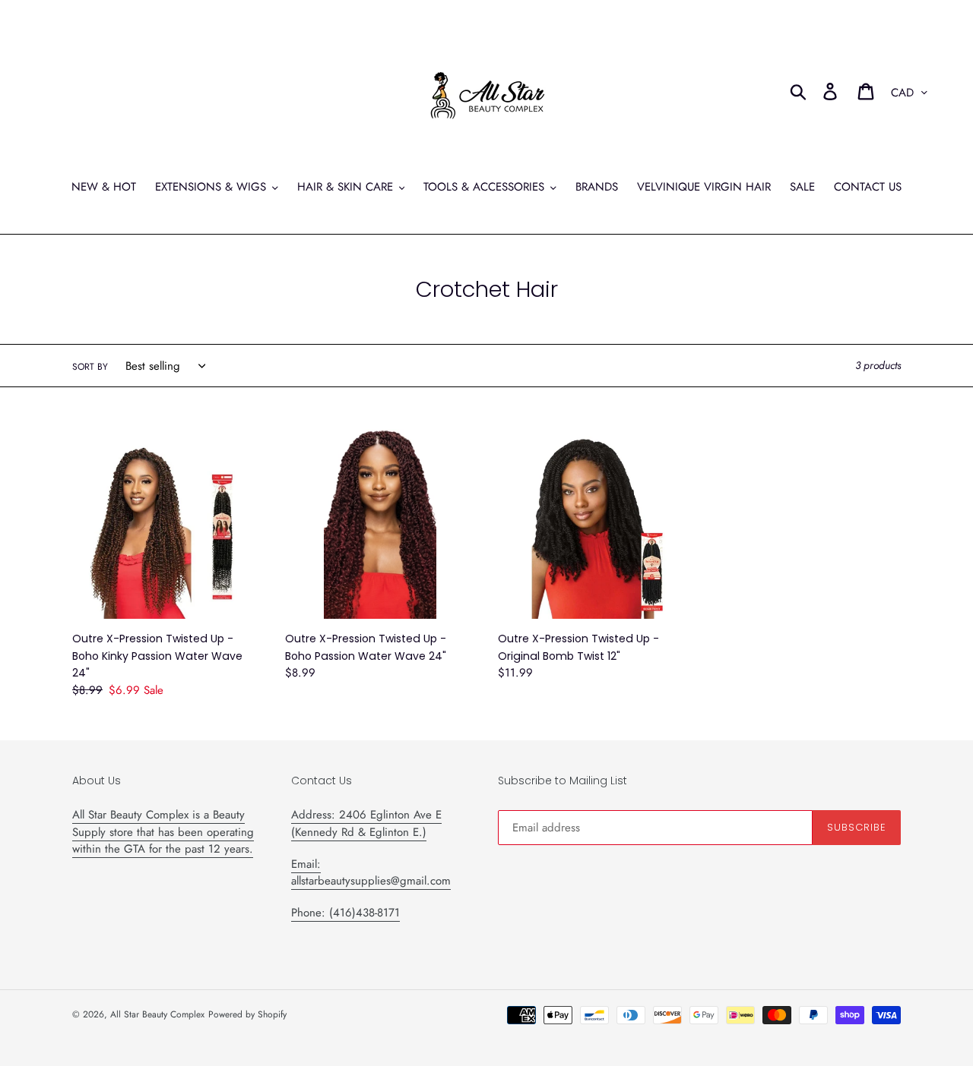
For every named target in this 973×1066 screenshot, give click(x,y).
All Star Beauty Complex (157, 1014)
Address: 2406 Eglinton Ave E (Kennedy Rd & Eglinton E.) (366, 823)
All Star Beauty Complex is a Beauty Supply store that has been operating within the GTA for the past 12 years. (163, 831)
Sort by (90, 367)
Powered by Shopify (247, 1014)
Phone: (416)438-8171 (345, 912)
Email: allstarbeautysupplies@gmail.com (371, 873)
